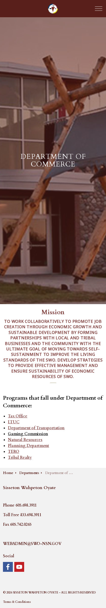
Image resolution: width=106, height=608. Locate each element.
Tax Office (17, 416)
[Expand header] (98, 8)
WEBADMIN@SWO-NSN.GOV (32, 543)
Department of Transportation (36, 428)
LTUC (13, 422)
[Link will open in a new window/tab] (8, 567)
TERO (13, 451)
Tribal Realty (20, 457)
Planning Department (28, 445)
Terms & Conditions (17, 602)
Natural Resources (25, 440)
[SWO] (53, 9)
